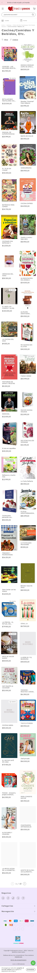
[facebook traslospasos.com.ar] (8, 898)
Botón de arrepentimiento (18, 960)
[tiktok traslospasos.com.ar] (13, 898)
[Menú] (3, 9)
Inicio (3, 25)
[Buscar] (33, 14)
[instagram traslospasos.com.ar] (3, 898)
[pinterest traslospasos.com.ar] (23, 898)
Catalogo (8, 25)
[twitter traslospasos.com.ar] (18, 898)
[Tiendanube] (18, 964)
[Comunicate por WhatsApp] (33, 963)
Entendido (30, 969)
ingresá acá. (18, 957)
